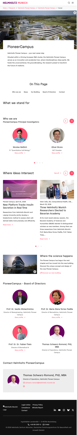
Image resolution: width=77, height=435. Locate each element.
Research (12, 8)
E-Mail (47, 425)
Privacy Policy (38, 405)
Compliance (26, 408)
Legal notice (26, 405)
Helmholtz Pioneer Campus (26, 8)
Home (5, 8)
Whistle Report (37, 408)
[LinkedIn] (24, 386)
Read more (7, 225)
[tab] (34, 162)
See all (56, 173)
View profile (19, 153)
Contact (24, 410)
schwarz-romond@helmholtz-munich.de (40, 383)
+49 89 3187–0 (35, 425)
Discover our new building (51, 273)
